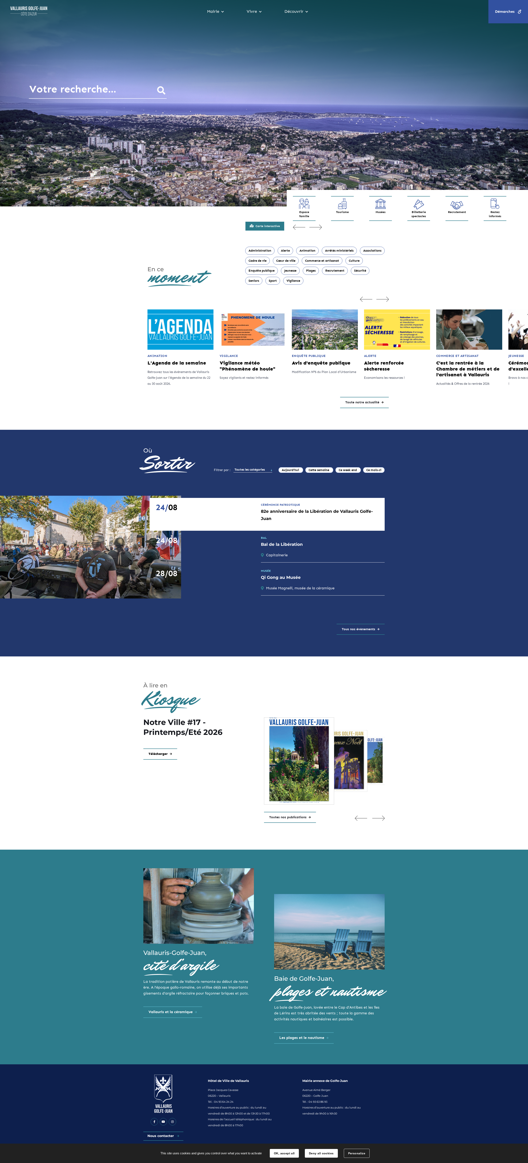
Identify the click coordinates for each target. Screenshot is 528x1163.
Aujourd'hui (291, 470)
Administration (260, 250)
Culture (354, 261)
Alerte (285, 250)
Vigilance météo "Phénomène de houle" (247, 366)
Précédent (299, 227)
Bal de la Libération (282, 544)
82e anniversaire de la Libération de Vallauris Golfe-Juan (317, 515)
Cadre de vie (257, 261)
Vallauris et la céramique (170, 1012)
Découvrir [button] (293, 11)
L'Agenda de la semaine (176, 363)
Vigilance (293, 281)
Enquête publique (262, 270)
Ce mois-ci (373, 470)
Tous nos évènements (358, 629)
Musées (380, 212)
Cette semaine (319, 470)
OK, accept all (284, 1153)
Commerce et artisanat (322, 261)
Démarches (505, 11)
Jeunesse (290, 270)
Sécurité (360, 270)
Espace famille (304, 214)
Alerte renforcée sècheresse (384, 366)
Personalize (356, 1153)
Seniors (254, 281)
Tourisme (342, 212)
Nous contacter (161, 1136)
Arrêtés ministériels (339, 250)
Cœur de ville (285, 261)
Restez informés (495, 214)
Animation (307, 250)
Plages (311, 270)
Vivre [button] (252, 11)
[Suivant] (382, 299)
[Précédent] (366, 299)
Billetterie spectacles (418, 214)
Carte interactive (268, 226)
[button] (361, 818)
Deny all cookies (321, 1153)
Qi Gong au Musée (281, 577)
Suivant (315, 227)
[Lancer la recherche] (161, 90)
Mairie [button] (213, 11)
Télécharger (158, 754)
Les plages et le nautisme (301, 1037)
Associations (372, 250)
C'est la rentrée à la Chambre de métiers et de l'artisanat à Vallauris (468, 369)
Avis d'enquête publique (321, 363)
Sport (273, 281)
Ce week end (348, 470)
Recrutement (457, 212)
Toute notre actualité (362, 402)
